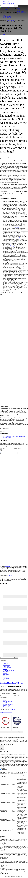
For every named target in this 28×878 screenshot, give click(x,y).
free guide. (11, 575)
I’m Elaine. (7, 566)
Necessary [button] (2, 768)
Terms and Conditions (10, 876)
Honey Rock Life (4, 9)
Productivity (6, 671)
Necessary (4, 769)
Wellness (5, 679)
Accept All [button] (10, 744)
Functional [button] (2, 836)
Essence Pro (12, 709)
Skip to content (6, 1)
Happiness (5, 663)
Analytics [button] (2, 850)
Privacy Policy (19, 876)
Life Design (6, 666)
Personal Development (8, 670)
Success (5, 677)
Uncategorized (6, 678)
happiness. (21, 237)
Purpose (5, 673)
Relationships (6, 674)
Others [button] (1, 866)
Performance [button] (3, 843)
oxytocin (17, 227)
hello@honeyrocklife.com (6, 712)
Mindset (5, 669)
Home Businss (6, 665)
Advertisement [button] (3, 858)
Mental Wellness (7, 667)
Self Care (5, 675)
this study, (11, 246)
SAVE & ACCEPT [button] (4, 873)
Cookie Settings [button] (3, 744)
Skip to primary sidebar (8, 3)
